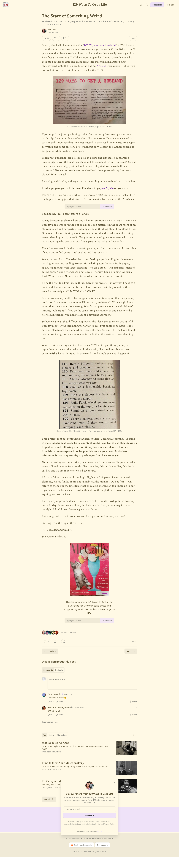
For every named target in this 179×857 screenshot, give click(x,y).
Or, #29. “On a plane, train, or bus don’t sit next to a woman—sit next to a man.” (75, 747)
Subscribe (157, 4)
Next (129, 651)
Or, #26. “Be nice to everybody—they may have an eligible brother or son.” (75, 766)
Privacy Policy (109, 824)
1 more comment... (50, 722)
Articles (101, 66)
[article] (89, 749)
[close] (115, 782)
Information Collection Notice (88, 824)
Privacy (87, 838)
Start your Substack (83, 845)
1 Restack (72, 632)
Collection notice (105, 838)
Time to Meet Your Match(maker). (63, 762)
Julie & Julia (107, 188)
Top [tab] (44, 735)
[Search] (141, 4)
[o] (126, 786)
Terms (94, 838)
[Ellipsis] (136, 694)
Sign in (170, 4)
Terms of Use (102, 821)
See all (47, 799)
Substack (76, 851)
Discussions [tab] (62, 735)
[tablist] (53, 670)
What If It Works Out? (55, 742)
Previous (52, 651)
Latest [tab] (51, 735)
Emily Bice (52, 29)
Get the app (102, 845)
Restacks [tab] (59, 670)
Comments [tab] (48, 670)
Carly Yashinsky (54, 694)
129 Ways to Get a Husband (100, 45)
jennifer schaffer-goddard (59, 707)
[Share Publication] (146, 4)
